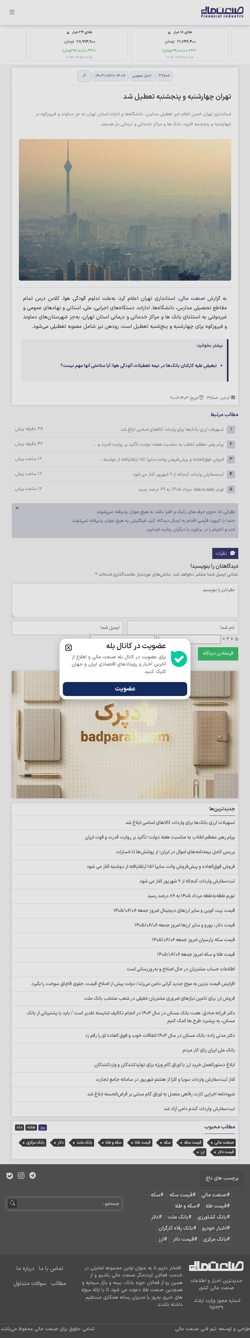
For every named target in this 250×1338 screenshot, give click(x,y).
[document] (125, 669)
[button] (68, 647)
